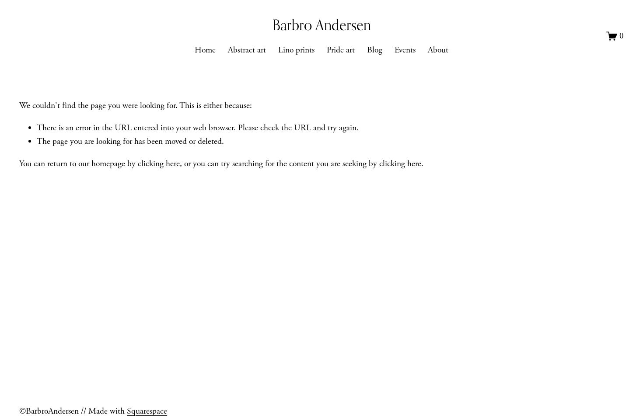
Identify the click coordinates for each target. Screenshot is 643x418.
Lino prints (296, 50)
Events (405, 50)
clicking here (159, 163)
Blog (374, 50)
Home (205, 50)
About (438, 50)
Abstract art (247, 50)
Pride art (341, 50)
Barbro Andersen (322, 25)
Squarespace (147, 411)
